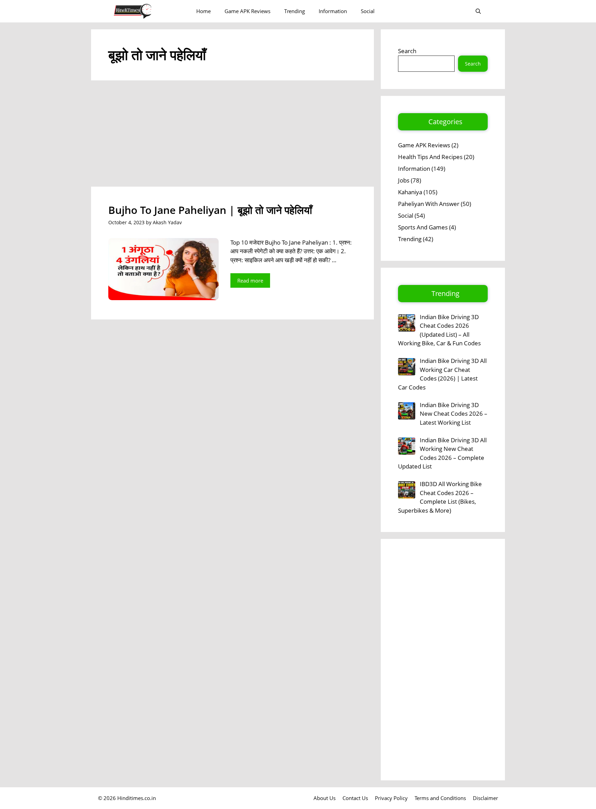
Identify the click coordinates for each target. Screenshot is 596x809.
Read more (250, 280)
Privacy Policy (391, 798)
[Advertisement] (232, 135)
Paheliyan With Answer (428, 204)
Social (368, 11)
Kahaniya (410, 192)
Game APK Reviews (247, 11)
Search (407, 51)
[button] (478, 11)
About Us (325, 798)
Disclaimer (485, 798)
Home (203, 11)
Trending (294, 11)
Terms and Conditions (440, 798)
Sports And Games (423, 227)
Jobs (403, 180)
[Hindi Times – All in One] (147, 11)
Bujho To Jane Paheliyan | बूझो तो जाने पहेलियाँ (210, 210)
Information (333, 11)
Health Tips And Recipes (430, 157)
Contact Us (355, 798)
